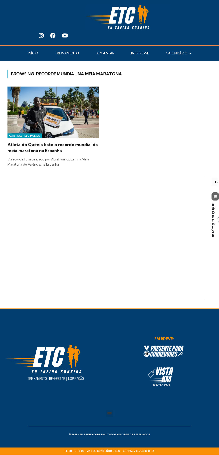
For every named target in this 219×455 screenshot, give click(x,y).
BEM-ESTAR (105, 53)
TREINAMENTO (67, 53)
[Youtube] (64, 35)
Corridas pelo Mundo (24, 135)
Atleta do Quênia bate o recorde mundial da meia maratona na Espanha (52, 147)
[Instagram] (41, 35)
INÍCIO (33, 53)
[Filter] (215, 196)
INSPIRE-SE (140, 53)
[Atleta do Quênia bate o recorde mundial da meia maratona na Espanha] (53, 112)
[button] (140, 35)
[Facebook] (53, 35)
